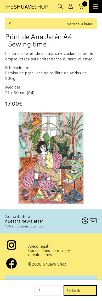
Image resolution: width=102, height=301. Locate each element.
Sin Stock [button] (73, 290)
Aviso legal (38, 246)
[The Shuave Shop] (26, 7)
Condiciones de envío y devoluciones (49, 252)
